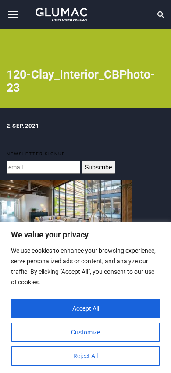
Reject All (85, 355)
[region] (85, 297)
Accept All (85, 308)
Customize (85, 332)
